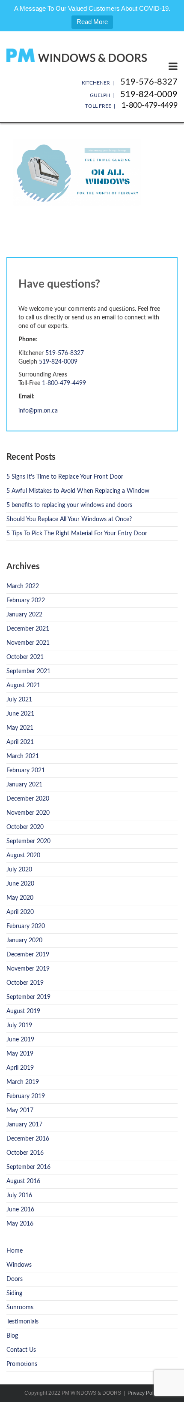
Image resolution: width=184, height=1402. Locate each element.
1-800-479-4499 (150, 105)
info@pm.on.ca (38, 411)
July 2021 (19, 700)
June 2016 (20, 1210)
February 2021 (25, 771)
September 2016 (28, 1167)
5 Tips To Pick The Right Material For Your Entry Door (76, 534)
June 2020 (20, 884)
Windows (19, 1265)
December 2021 (27, 629)
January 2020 (24, 941)
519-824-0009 (149, 94)
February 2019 (25, 1096)
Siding (14, 1293)
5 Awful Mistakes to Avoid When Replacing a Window (77, 491)
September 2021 (28, 671)
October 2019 (25, 983)
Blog (12, 1336)
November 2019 (28, 969)
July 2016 (19, 1196)
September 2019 (28, 997)
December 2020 (27, 799)
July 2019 (19, 1026)
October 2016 (25, 1153)
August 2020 (23, 856)
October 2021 (25, 657)
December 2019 (27, 955)
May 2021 (19, 728)
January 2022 (24, 615)
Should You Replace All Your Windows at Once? (69, 519)
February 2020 (25, 926)
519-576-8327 (149, 82)
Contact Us (21, 1350)
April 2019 (20, 1068)
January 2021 (24, 785)
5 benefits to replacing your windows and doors (69, 505)
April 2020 (20, 912)
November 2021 (28, 643)
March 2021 (22, 756)
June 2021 (20, 714)
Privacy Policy (144, 1393)
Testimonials (22, 1322)
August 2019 (23, 1011)
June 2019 (20, 1040)
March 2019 (22, 1082)
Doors (14, 1279)
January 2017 (24, 1125)
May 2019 (19, 1054)
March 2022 (22, 586)
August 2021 (23, 686)
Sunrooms (19, 1308)
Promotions (21, 1364)
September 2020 (28, 841)
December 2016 (27, 1139)
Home (14, 1251)
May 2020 (19, 898)
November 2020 (28, 813)
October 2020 (25, 827)
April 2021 (20, 742)
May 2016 (19, 1224)
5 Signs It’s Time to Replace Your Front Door (64, 477)
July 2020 (19, 870)
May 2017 (19, 1111)
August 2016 (23, 1181)
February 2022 (25, 601)
